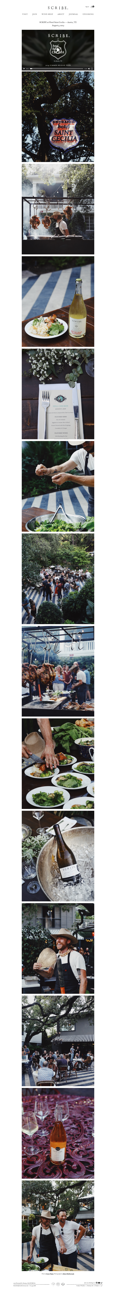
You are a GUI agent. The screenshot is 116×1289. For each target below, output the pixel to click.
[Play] (24, 69)
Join (34, 14)
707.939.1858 (32, 1285)
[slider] (56, 68)
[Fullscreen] (92, 69)
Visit (25, 14)
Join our (89, 1283)
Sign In (87, 6)
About (61, 14)
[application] (58, 50)
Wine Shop (47, 14)
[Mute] (89, 69)
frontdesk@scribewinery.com (20, 1285)
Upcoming (88, 14)
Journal (73, 14)
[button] (58, 50)
